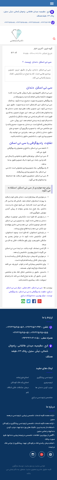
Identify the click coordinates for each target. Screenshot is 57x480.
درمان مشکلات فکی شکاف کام (18, 390)
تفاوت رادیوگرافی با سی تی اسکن (32, 291)
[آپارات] (50, 455)
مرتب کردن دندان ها (43, 387)
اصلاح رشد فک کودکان (20, 382)
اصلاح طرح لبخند (22, 377)
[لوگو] (13, 34)
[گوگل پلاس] (39, 301)
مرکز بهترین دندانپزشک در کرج (33, 295)
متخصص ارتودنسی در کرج (42, 397)
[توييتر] (29, 301)
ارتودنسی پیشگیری (44, 377)
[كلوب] (23, 301)
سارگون (15, 466)
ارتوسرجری (48, 382)
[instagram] (33, 455)
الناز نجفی (26, 287)
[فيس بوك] (34, 301)
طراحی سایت (39, 466)
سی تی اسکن (36, 287)
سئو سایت (28, 466)
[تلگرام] (18, 301)
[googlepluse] (41, 455)
